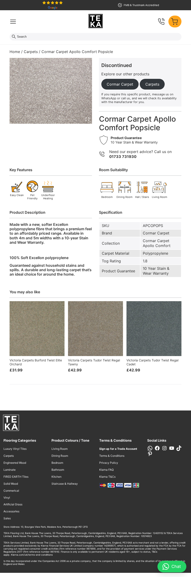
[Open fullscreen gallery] (87, 119)
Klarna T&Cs (107, 476)
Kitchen (56, 476)
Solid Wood (10, 483)
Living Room (59, 448)
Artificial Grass (12, 504)
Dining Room (59, 455)
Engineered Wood (14, 462)
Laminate (9, 469)
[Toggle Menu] (13, 21)
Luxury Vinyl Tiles (15, 448)
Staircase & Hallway (64, 483)
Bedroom (57, 462)
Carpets (31, 51)
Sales (7, 518)
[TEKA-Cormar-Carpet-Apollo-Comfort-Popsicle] (51, 91)
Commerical (11, 490)
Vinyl (6, 497)
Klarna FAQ (106, 469)
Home (15, 51)
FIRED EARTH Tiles (15, 476)
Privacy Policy (108, 462)
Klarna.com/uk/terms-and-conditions (32, 554)
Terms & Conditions (111, 455)
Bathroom (57, 469)
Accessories (11, 511)
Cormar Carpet (156, 233)
